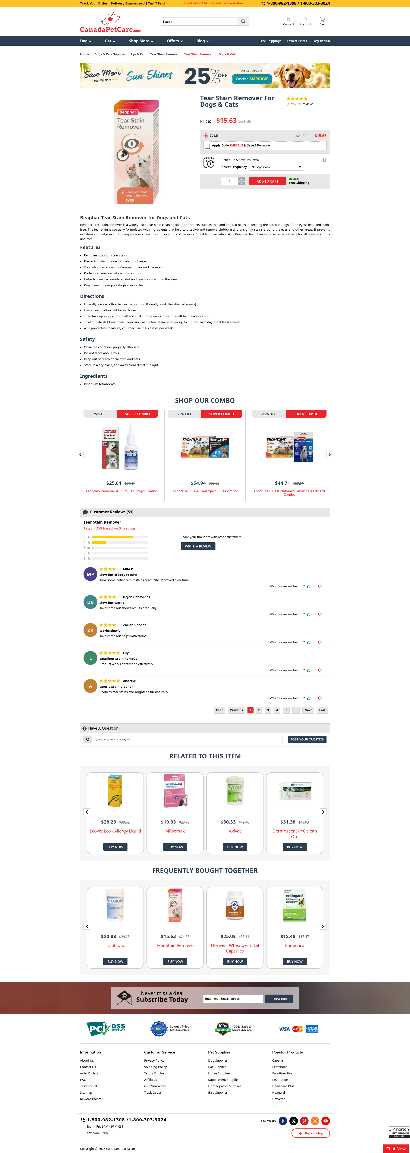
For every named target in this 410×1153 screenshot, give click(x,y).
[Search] (243, 22)
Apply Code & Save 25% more (241, 145)
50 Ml (214, 135)
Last (322, 710)
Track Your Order (93, 3)
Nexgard (278, 1092)
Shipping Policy (155, 1067)
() (312, 586)
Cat (108, 40)
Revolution (280, 1079)
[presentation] (80, 454)
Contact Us (88, 1067)
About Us (87, 1060)
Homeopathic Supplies (224, 1086)
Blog (200, 40)
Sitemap (86, 1092)
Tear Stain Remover (164, 54)
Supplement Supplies (223, 1079)
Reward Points (90, 1099)
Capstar (277, 1060)
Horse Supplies (219, 1073)
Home (84, 54)
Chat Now (396, 1149)
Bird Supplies (218, 1092)
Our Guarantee (155, 1086)
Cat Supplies (217, 1067)
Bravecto (278, 1099)
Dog (84, 40)
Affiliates (150, 1079)
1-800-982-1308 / (108, 1120)
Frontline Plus (282, 1073)
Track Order (152, 1092)
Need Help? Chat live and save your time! (214, 3)
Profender (279, 1067)
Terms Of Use (154, 1073)
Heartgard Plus (283, 1086)
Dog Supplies (218, 1060)
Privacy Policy (154, 1060)
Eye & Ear (138, 54)
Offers (173, 40)
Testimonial (88, 1086)
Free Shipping (299, 183)
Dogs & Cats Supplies (110, 54)
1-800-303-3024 (148, 1120)
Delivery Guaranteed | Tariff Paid (138, 3)
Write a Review (198, 546)
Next (308, 710)
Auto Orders (89, 1073)
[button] (399, 1132)
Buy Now (115, 846)
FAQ (83, 1079)
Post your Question (307, 739)
